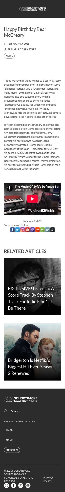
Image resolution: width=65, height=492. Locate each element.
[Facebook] (12, 229)
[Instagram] (22, 229)
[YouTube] (27, 229)
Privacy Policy (48, 479)
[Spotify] (42, 229)
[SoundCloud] (37, 229)
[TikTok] (52, 229)
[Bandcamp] (47, 229)
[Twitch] (32, 229)
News (9, 55)
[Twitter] (17, 229)
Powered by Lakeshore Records (18, 479)
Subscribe (12, 450)
